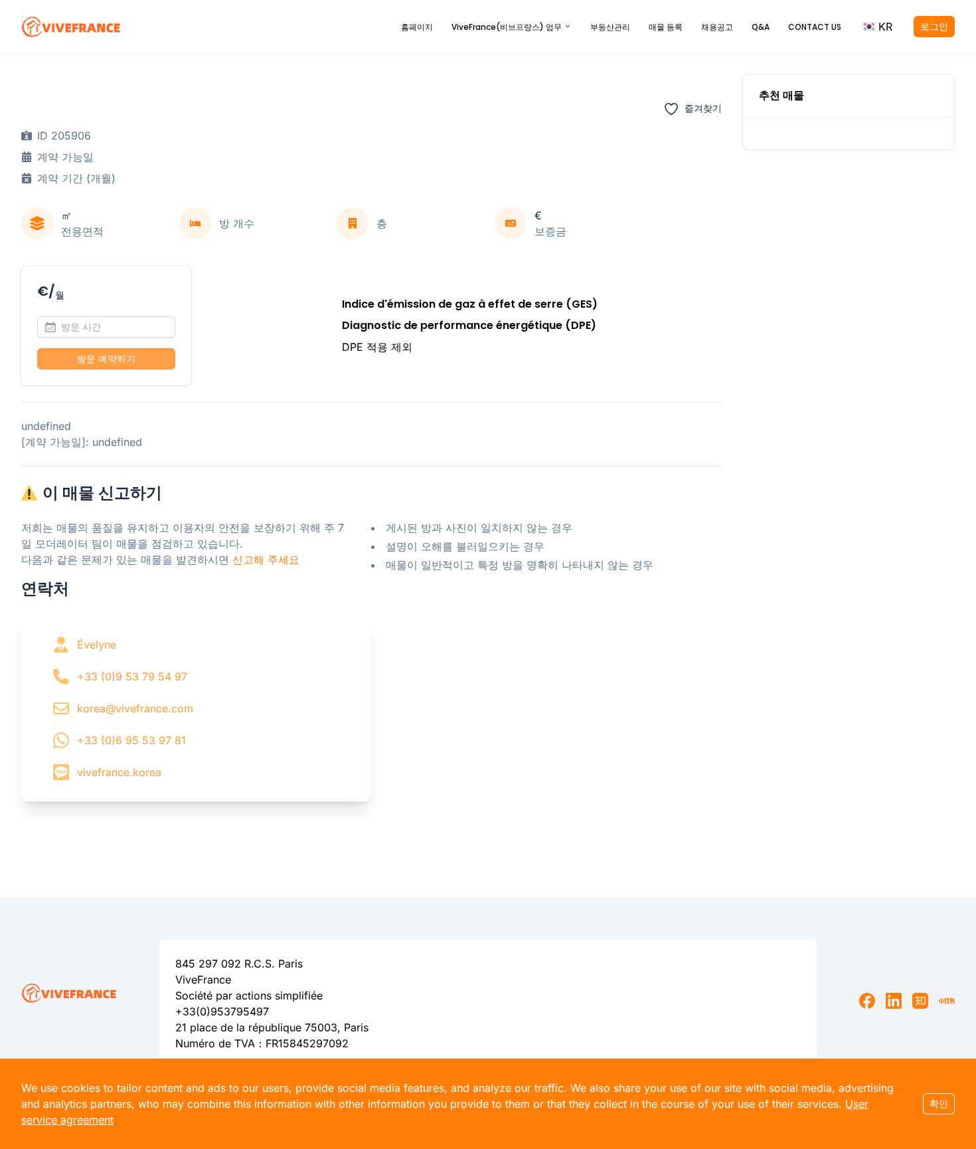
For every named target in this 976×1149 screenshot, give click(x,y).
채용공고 (717, 27)
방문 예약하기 (106, 358)
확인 (939, 1103)
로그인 (934, 26)
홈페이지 (417, 27)
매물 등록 (666, 27)
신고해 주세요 (265, 559)
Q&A (761, 27)
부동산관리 (610, 27)
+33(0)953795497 (222, 1011)
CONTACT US (814, 27)
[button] (877, 27)
